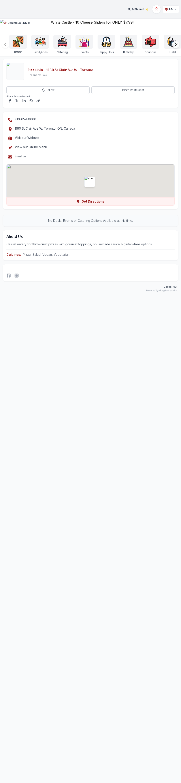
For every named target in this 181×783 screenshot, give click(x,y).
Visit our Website (27, 138)
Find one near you (37, 75)
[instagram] (16, 275)
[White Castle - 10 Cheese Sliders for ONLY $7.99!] (90, 26)
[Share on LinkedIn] (24, 100)
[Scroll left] (5, 44)
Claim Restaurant (133, 90)
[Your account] (156, 9)
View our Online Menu (31, 147)
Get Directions (93, 201)
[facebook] (8, 275)
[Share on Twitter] (17, 100)
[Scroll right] (175, 44)
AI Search (138, 9)
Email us (20, 156)
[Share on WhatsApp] (31, 100)
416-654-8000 (25, 119)
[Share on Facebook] (9, 100)
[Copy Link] (38, 100)
